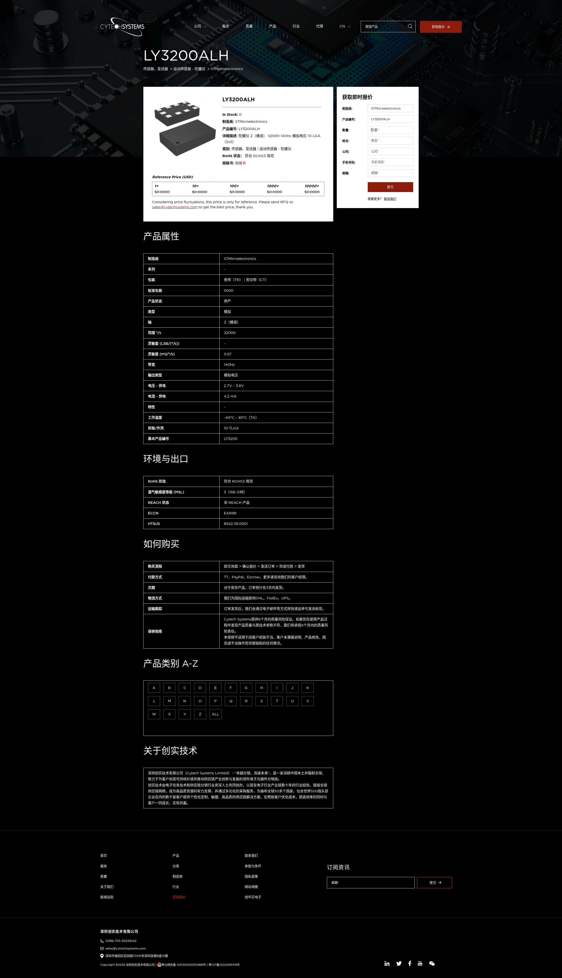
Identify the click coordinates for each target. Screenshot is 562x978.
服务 (225, 26)
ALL (215, 714)
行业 (296, 26)
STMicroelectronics (227, 69)
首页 (103, 855)
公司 (198, 26)
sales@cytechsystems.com (175, 207)
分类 (176, 866)
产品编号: (348, 119)
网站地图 (251, 887)
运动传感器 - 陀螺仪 (189, 69)
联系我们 (390, 199)
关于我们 (106, 887)
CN (343, 26)
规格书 (240, 163)
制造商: (347, 108)
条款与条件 (253, 866)
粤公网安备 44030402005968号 (184, 964)
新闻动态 (106, 897)
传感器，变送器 (155, 69)
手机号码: (348, 162)
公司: (345, 151)
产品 (272, 26)
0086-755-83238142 (120, 941)
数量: (345, 130)
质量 (249, 26)
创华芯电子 (253, 897)
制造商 (177, 876)
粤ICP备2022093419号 (224, 964)
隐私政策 (251, 876)
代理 (319, 26)
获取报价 (438, 27)
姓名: (345, 141)
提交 (390, 187)
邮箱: (345, 173)
